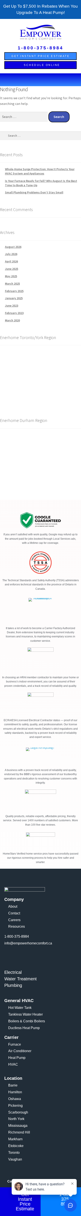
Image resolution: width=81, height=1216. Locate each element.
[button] (40, 80)
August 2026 (13, 247)
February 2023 (14, 313)
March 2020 (12, 320)
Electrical (13, 972)
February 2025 (14, 291)
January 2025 (14, 298)
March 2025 (12, 284)
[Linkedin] (32, 956)
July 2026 (11, 254)
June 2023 (11, 305)
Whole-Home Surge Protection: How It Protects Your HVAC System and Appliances (40, 171)
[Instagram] (21, 956)
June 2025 (11, 269)
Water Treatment (20, 978)
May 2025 (11, 276)
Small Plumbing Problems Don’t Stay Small (34, 192)
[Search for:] (24, 116)
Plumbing (13, 985)
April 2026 (11, 261)
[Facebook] (9, 956)
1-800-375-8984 (41, 47)
